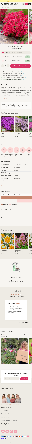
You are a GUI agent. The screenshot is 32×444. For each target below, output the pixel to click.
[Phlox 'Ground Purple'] (7, 124)
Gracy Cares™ (5, 414)
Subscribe (24, 378)
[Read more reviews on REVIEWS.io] (23, 322)
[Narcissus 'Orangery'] (7, 241)
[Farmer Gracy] (9, 4)
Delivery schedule (6, 218)
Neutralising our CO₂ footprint (9, 420)
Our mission (4, 410)
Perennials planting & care (8, 214)
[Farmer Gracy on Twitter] (7, 431)
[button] (29, 4)
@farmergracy (6, 334)
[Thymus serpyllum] (21, 124)
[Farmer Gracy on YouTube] (15, 431)
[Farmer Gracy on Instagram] (11, 431)
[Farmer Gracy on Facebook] (3, 431)
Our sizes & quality (6, 417)
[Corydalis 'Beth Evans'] (21, 241)
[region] (16, 310)
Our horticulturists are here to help (10, 404)
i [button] (21, 71)
